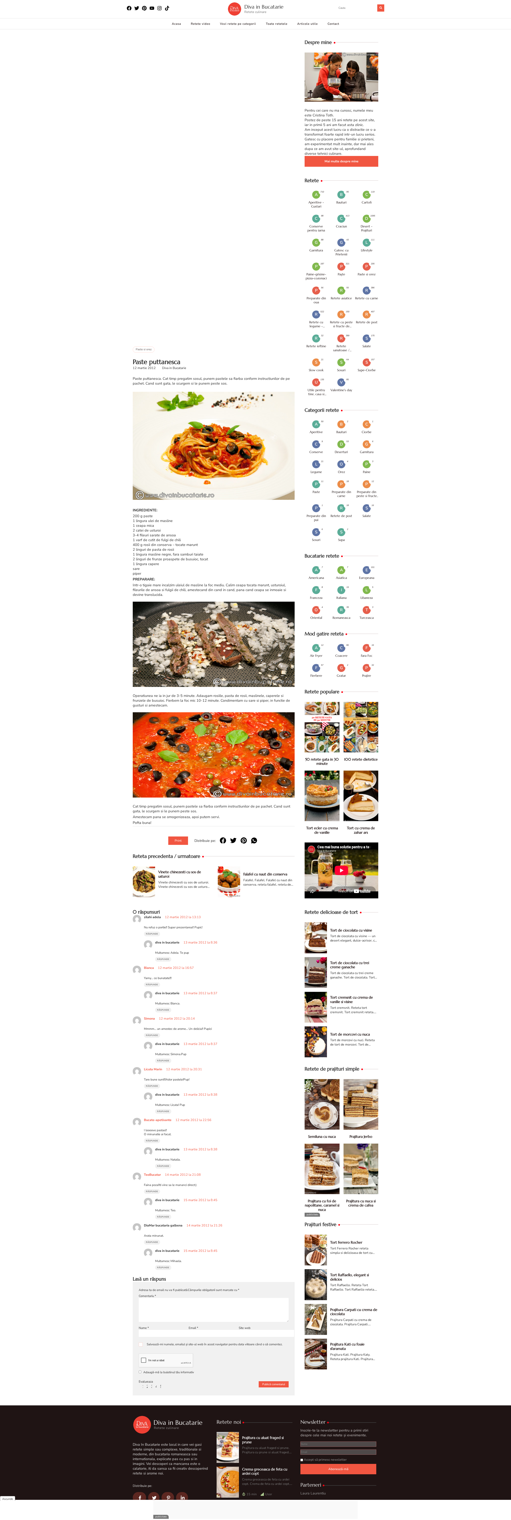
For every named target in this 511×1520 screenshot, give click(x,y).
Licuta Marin (153, 1069)
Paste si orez (144, 349)
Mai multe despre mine (341, 161)
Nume (144, 1328)
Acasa (176, 24)
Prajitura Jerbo (361, 1136)
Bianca (149, 968)
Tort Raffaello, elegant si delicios (349, 1277)
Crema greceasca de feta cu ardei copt (264, 1471)
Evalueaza (146, 1381)
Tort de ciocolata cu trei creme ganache (349, 964)
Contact (333, 24)
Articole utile (307, 24)
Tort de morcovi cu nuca (350, 1034)
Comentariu (147, 1296)
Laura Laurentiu (313, 1493)
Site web (245, 1328)
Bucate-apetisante (157, 1120)
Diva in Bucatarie (263, 7)
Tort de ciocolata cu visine (351, 930)
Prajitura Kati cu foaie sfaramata (347, 1346)
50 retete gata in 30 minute (322, 761)
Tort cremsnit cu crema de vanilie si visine (351, 999)
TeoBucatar (152, 1175)
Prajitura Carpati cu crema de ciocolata (353, 1311)
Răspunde (152, 934)
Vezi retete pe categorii (238, 24)
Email (193, 1328)
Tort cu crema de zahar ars (361, 830)
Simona (149, 1018)
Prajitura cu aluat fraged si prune (263, 1439)
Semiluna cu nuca (322, 1136)
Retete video (200, 24)
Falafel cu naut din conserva (265, 874)
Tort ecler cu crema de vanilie (322, 830)
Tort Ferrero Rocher (346, 1242)
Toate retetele (276, 24)
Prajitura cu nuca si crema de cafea (361, 1203)
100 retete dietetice (361, 759)
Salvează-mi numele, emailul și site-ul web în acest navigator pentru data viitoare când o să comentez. (214, 1344)
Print (178, 840)
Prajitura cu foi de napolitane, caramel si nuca (322, 1205)
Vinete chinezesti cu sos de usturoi (179, 874)
